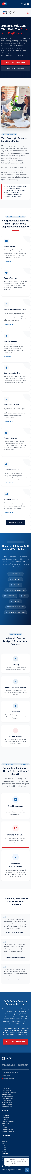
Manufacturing (16, 574)
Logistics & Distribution (17, 590)
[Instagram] (25, 4)
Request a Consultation (15, 62)
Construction (16, 579)
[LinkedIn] (28, 4)
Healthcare (16, 585)
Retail (25, 596)
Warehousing (10, 596)
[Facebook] (22, 4)
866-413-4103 (6, 1075)
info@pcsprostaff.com (8, 1078)
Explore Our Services (15, 69)
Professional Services (16, 607)
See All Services (14, 522)
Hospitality (16, 601)
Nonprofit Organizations (17, 612)
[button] (28, 13)
